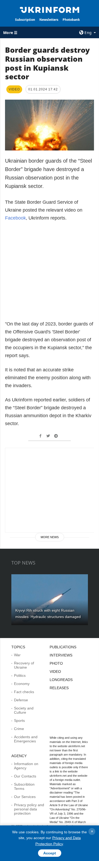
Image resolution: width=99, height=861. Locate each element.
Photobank (71, 19)
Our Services (25, 797)
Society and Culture (24, 710)
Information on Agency (26, 766)
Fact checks (24, 692)
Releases (59, 688)
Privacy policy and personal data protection (29, 809)
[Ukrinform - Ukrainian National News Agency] (49, 9)
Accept (49, 853)
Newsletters (48, 19)
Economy (22, 684)
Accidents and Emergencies (25, 739)
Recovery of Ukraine (24, 665)
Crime (19, 729)
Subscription (25, 19)
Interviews (61, 655)
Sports (19, 720)
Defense (21, 700)
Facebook (15, 218)
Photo (56, 663)
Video (55, 671)
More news (50, 537)
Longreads (61, 680)
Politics (20, 675)
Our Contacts (25, 776)
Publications (63, 647)
